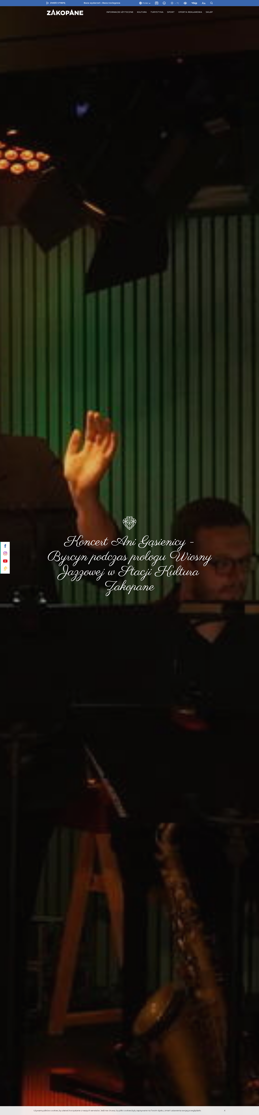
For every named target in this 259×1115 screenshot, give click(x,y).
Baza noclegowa (111, 3)
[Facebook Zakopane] (5, 546)
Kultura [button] (142, 12)
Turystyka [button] (156, 12)
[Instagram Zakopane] (5, 553)
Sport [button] (171, 12)
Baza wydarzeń (92, 3)
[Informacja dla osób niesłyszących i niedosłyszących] (5, 569)
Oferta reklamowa (190, 12)
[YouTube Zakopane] (5, 561)
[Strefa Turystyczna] (65, 12)
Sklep (209, 12)
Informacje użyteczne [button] (119, 12)
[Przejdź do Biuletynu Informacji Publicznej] (195, 2)
